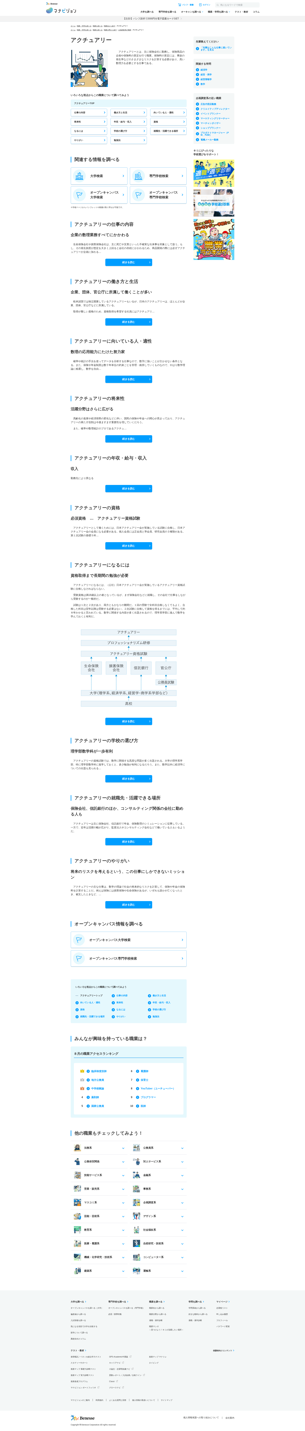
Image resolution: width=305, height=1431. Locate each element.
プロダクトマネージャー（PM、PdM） (215, 134)
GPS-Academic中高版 (118, 1357)
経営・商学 (206, 74)
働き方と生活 (120, 112)
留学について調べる (79, 1333)
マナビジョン (61, 10)
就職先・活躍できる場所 (166, 131)
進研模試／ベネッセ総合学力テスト (86, 1357)
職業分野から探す (110, 30)
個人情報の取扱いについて (143, 1400)
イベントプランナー (211, 113)
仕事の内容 (79, 112)
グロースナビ (115, 1388)
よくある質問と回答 (117, 1400)
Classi (112, 1381)
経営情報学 (206, 79)
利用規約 (99, 1400)
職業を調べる (97, 26)
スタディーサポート (79, 1363)
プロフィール (222, 1320)
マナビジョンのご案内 (80, 1400)
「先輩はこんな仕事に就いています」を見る (216, 48)
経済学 (204, 70)
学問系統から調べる (197, 1308)
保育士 (144, 1080)
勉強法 (117, 140)
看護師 (144, 1071)
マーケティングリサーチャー (215, 118)
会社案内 (229, 1418)
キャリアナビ (115, 1363)
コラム (256, 11)
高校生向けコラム (78, 1339)
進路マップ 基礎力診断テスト (83, 1369)
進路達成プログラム (79, 1381)
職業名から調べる (156, 1308)
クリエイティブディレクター (215, 109)
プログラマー (148, 1097)
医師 (143, 1106)
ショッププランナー (211, 128)
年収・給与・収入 (123, 121)
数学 (203, 84)
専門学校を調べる (167, 11)
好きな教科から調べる (198, 1314)
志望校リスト (222, 1308)
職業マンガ (166, 1328)
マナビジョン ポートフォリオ (83, 1388)
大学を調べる (147, 11)
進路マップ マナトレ (158, 1357)
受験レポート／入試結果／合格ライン (125, 1375)
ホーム (73, 26)
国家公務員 (97, 1106)
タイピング (154, 1363)
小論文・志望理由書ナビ (119, 1369)
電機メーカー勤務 (209, 140)
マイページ (221, 1301)
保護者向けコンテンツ (222, 1350)
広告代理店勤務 (208, 104)
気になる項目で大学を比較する (84, 1326)
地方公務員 (97, 1080)
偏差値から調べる (78, 1314)
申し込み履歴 (222, 1314)
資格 (156, 121)
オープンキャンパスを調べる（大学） (87, 1308)
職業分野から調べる (157, 1314)
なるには (78, 131)
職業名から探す (109, 26)
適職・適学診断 (156, 1320)
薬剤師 (95, 1097)
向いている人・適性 (164, 112)
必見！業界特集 (115, 1314)
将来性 (77, 121)
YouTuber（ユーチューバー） (158, 1088)
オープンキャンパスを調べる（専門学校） (126, 1308)
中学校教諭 (97, 1088)
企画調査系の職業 (124, 30)
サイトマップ (166, 1400)
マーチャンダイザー (211, 123)
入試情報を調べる (78, 1320)
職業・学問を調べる (218, 11)
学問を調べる (195, 1301)
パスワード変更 (223, 1326)
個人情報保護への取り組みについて (201, 1417)
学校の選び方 (120, 131)
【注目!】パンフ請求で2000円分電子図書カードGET (151, 18)
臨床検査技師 (99, 1071)
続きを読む (128, 262)
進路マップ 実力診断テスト (82, 1375)
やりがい (78, 140)
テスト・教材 (241, 11)
